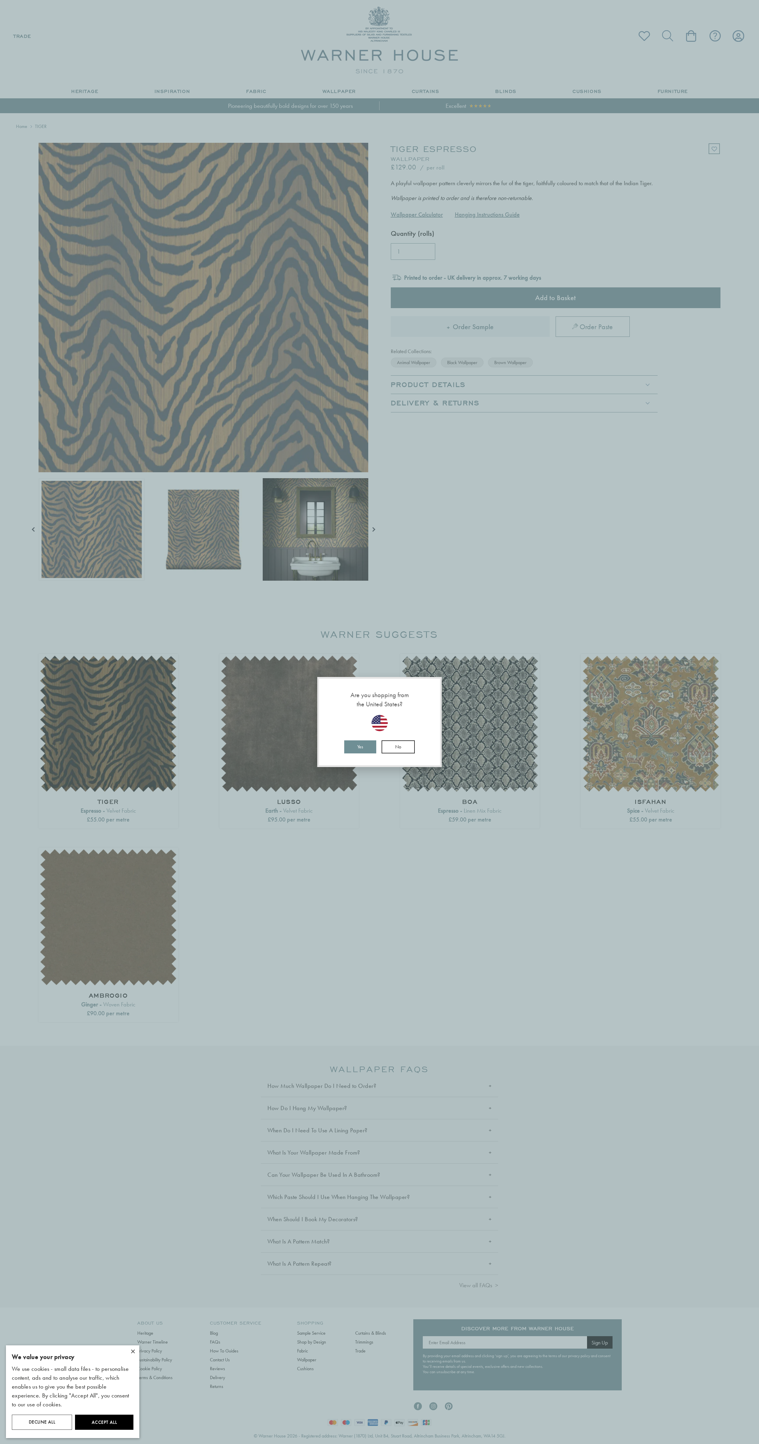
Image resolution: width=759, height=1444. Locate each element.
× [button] (132, 1351)
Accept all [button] (104, 1422)
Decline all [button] (42, 1422)
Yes (360, 747)
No (398, 747)
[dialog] (72, 1391)
